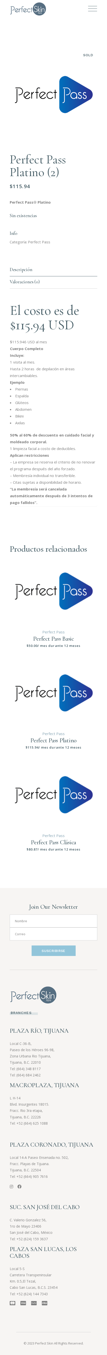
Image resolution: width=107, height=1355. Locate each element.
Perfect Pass (39, 241)
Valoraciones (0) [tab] (25, 282)
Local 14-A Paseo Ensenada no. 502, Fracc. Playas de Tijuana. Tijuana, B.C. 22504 (39, 1163)
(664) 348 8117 (28, 1068)
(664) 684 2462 (28, 1075)
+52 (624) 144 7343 (32, 1294)
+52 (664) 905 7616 (32, 1176)
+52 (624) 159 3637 (32, 1239)
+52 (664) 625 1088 (32, 1123)
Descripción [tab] (21, 269)
